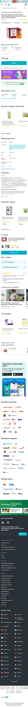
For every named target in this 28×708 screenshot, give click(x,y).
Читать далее (4, 196)
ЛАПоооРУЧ (4, 595)
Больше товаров (5, 133)
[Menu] (1, 4)
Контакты (3, 545)
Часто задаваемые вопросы (7, 547)
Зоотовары (3, 598)
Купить (14, 63)
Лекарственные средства (7, 576)
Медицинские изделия (6, 584)
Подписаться (22, 534)
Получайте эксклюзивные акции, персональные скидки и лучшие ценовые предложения (12, 528)
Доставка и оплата (5, 542)
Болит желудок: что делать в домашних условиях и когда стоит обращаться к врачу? (11, 303)
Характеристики (6, 22)
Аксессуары (4, 602)
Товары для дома (5, 593)
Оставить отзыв (14, 252)
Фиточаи (11, 145)
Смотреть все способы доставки (9, 98)
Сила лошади (12, 348)
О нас (2, 555)
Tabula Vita (3, 19)
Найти (25, 8)
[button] (7, 49)
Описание (17, 22)
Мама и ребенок (5, 591)
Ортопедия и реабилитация (7, 589)
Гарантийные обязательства (8, 563)
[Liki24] (4, 697)
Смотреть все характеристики (8, 168)
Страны (3, 557)
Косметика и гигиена (6, 578)
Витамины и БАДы (20, 146)
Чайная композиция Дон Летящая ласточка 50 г (8, 218)
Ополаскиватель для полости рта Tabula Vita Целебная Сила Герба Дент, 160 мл (8, 123)
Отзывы (25, 22)
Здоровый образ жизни (6, 600)
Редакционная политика (7, 565)
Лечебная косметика (6, 582)
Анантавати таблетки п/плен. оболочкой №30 (7, 329)
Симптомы (3, 604)
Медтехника (4, 587)
